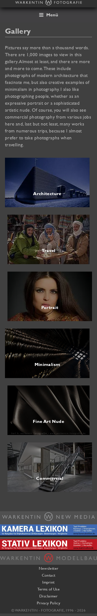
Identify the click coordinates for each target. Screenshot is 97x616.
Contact (48, 575)
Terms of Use (48, 589)
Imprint (48, 582)
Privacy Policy (48, 602)
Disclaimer (48, 595)
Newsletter (48, 568)
